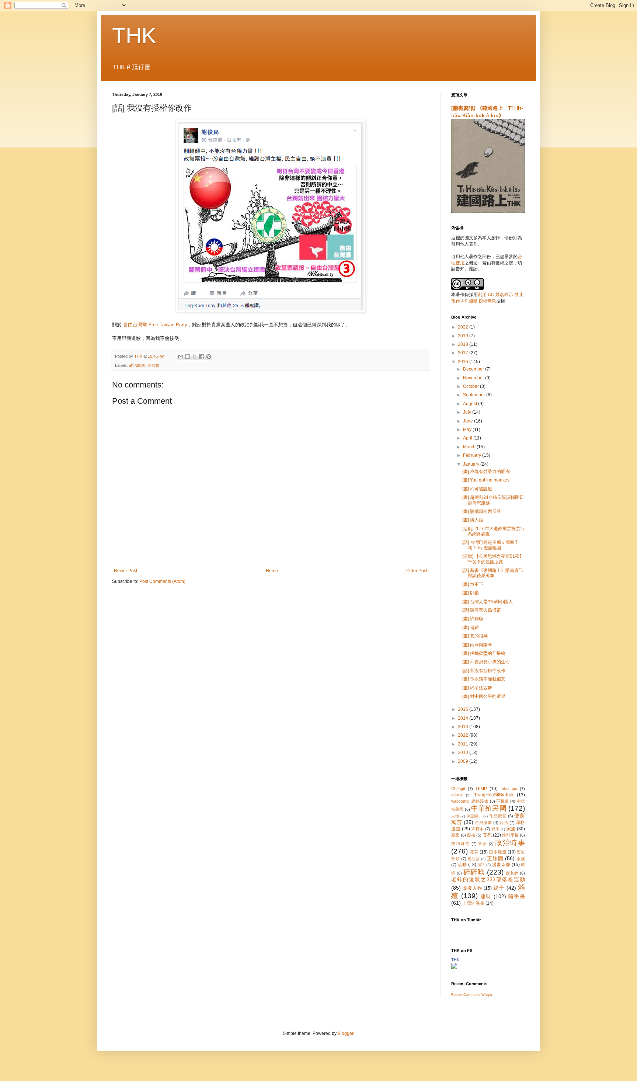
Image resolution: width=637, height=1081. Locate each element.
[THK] (454, 967)
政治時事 (137, 365)
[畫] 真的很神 (475, 636)
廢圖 (455, 835)
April (468, 438)
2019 (463, 335)
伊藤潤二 (474, 816)
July (467, 412)
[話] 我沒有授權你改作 (483, 670)
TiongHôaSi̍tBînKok (494, 794)
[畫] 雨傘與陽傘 (477, 644)
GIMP (481, 788)
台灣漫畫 (483, 822)
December (474, 369)
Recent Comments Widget (471, 995)
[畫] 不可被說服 (477, 488)
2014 (463, 718)
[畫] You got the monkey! (486, 480)
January (471, 464)
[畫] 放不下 (472, 584)
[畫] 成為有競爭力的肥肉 (486, 471)
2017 (463, 352)
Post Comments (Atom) (162, 581)
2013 (463, 726)
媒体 (495, 829)
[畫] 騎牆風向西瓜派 (481, 511)
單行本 (477, 829)
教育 (474, 852)
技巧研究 (460, 843)
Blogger (345, 1033)
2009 (463, 761)
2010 (463, 752)
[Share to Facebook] (201, 356)
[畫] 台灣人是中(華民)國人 (487, 601)
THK (134, 35)
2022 (463, 327)
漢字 (481, 865)
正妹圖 (495, 858)
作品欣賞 (498, 816)
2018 (463, 344)
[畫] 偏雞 (470, 627)
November (474, 377)
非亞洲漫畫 (473, 903)
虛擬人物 (472, 888)
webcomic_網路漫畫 (469, 801)
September (474, 394)
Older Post (416, 570)
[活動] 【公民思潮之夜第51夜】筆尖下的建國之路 (493, 559)
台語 (503, 822)
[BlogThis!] (187, 356)
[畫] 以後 (470, 592)
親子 (498, 888)
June (468, 421)
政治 (482, 844)
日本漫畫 (498, 852)
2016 (463, 361)
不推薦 (502, 801)
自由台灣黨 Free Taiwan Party (155, 324)
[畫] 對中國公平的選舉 (483, 696)
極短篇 (474, 859)
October (471, 386)
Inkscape (509, 788)
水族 (520, 858)
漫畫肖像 (501, 864)
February (472, 455)
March (470, 446)
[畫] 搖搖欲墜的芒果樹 (483, 653)
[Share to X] (194, 356)
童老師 (512, 873)
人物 (455, 816)
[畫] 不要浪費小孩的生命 (486, 661)
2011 (463, 744)
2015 (463, 709)
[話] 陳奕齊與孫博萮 (481, 610)
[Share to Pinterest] (208, 356)
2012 (463, 735)
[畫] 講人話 (472, 519)
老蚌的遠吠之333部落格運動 (488, 879)
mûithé (457, 795)
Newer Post (125, 570)
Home (272, 570)
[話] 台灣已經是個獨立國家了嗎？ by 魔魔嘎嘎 (490, 545)
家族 (511, 828)
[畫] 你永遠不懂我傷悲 (483, 679)
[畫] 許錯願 (472, 618)
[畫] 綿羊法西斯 (477, 688)
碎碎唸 (153, 365)
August (470, 403)
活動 (462, 864)
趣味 (486, 896)
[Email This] (180, 356)
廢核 (471, 835)
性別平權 (510, 835)
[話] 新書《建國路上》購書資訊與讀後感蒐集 (492, 573)
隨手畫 (516, 896)
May (468, 429)
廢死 (487, 835)
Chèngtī (458, 788)
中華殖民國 (489, 808)
